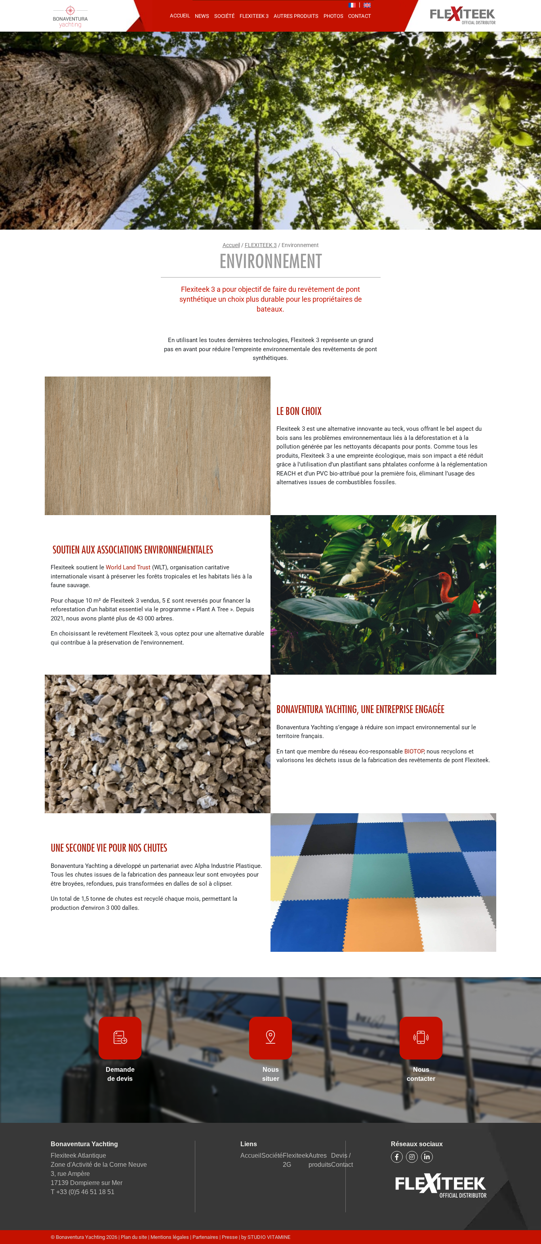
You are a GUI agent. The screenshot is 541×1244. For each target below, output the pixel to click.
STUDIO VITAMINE (269, 1237)
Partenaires (205, 1237)
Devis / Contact (342, 1160)
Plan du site (134, 1237)
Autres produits (296, 16)
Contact (359, 16)
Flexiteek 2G (296, 1160)
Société (224, 16)
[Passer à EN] (367, 5)
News (202, 16)
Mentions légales (170, 1237)
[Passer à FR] (352, 5)
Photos (333, 16)
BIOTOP (414, 751)
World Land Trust (128, 567)
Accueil (180, 15)
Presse (230, 1237)
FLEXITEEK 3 (254, 16)
